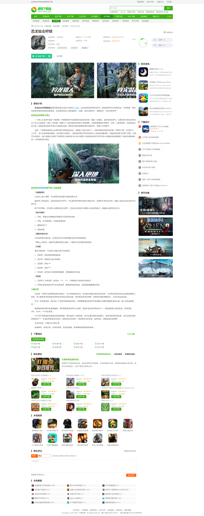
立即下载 (46, 384)
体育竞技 (115, 21)
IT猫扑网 (48, 26)
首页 (35, 16)
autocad (122, 12)
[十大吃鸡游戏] (156, 239)
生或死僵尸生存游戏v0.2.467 (44, 485)
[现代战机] (156, 260)
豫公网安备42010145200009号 (131, 513)
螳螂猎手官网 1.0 (37, 388)
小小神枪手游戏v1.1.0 (78, 502)
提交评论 (131, 475)
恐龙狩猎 (74, 48)
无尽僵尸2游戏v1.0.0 (41, 490)
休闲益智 (36, 21)
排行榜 (169, 16)
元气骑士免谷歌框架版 (150, 137)
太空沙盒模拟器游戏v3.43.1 (44, 502)
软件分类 (150, 2)
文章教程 (143, 16)
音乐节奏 (135, 21)
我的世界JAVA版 (162, 12)
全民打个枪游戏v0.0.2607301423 (116, 490)
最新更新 (140, 2)
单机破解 (145, 21)
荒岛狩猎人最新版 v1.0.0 (75, 375)
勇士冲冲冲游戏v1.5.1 (78, 485)
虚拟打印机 (131, 12)
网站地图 (128, 510)
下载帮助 (84, 510)
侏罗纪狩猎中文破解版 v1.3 (41, 375)
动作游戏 (105, 21)
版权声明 (93, 510)
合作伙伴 (102, 510)
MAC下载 (131, 16)
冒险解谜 (66, 21)
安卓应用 (82, 16)
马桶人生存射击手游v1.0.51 (80, 490)
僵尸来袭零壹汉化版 (149, 161)
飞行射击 (56, 21)
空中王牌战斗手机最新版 (151, 149)
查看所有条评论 (130, 451)
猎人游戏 (75, 108)
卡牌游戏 (125, 21)
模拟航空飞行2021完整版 (159, 126)
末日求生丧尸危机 (148, 167)
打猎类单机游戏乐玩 (70, 359)
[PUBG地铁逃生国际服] (156, 197)
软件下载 (58, 16)
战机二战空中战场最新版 (151, 179)
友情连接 (110, 510)
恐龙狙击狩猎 (62, 48)
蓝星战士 (145, 173)
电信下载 (36, 344)
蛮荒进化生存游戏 (72, 388)
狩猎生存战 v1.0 (107, 400)
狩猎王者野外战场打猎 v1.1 (111, 375)
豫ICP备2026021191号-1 (110, 513)
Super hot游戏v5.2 (76, 498)
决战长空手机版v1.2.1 (42, 494)
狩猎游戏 (42, 188)
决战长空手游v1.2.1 (77, 494)
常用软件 (46, 16)
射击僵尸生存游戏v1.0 (113, 494)
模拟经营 (95, 21)
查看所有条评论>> (38, 475)
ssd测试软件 (114, 12)
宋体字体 (140, 12)
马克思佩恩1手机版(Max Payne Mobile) (156, 143)
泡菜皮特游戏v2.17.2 (112, 502)
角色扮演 (46, 21)
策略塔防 (75, 21)
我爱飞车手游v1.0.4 (41, 498)
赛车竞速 (85, 21)
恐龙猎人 (85, 48)
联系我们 (119, 510)
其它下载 (100, 344)
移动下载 (79, 344)
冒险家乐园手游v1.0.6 (113, 498)
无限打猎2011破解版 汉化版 (41, 400)
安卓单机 (107, 16)
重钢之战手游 (147, 155)
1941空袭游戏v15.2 (112, 485)
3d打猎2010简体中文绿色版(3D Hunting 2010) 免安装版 (121, 388)
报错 (60, 56)
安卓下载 (70, 16)
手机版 (169, 2)
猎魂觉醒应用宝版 (72, 400)
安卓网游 (94, 16)
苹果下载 (119, 16)
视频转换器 (150, 12)
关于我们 (76, 510)
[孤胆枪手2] (156, 218)
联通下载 (57, 344)
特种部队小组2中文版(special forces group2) (154, 186)
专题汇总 (160, 2)
